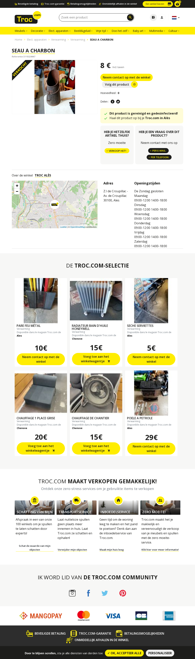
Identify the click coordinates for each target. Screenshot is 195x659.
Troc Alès (43, 175)
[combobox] (96, 17)
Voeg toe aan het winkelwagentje (95, 358)
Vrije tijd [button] (101, 31)
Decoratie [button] (37, 31)
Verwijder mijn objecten (72, 549)
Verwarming (58, 39)
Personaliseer (160, 653)
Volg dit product (120, 84)
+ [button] (17, 185)
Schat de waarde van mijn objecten (34, 547)
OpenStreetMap (77, 226)
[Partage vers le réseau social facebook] (112, 101)
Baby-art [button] (138, 31)
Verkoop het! (117, 150)
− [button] (17, 191)
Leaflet (63, 226)
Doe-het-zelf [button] (119, 31)
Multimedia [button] (156, 31)
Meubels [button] (20, 31)
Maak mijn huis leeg (112, 549)
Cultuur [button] (173, 31)
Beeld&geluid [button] (82, 31)
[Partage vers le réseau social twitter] (118, 101)
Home (18, 39)
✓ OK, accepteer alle (124, 653)
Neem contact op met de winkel (126, 77)
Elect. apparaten (37, 39)
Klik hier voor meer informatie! (160, 549)
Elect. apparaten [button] (58, 31)
